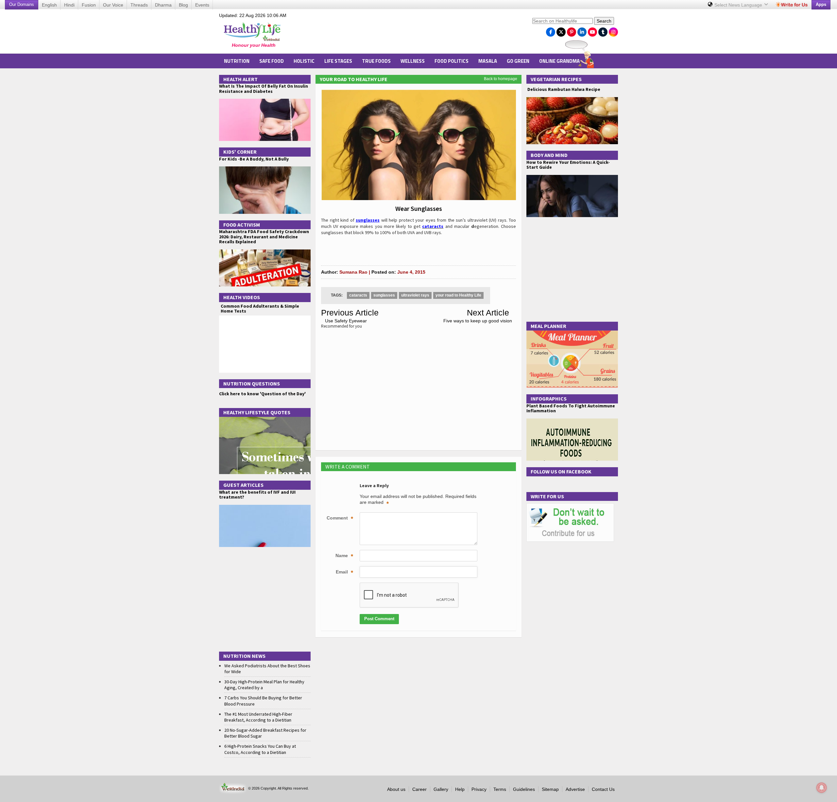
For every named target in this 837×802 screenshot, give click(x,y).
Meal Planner (548, 326)
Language (738, 5)
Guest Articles (243, 485)
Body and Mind (549, 155)
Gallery (441, 789)
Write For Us (547, 496)
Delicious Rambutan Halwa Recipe (563, 89)
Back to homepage (500, 79)
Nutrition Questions (251, 383)
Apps (821, 4)
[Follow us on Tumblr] (602, 30)
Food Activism (241, 224)
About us (396, 789)
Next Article (488, 312)
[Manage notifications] (821, 787)
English (49, 5)
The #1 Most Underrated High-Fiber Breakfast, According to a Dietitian (258, 717)
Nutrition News (244, 656)
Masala (487, 61)
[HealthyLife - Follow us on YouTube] (592, 30)
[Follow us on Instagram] (613, 30)
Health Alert (240, 79)
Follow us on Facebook (561, 471)
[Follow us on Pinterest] (571, 30)
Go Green (518, 61)
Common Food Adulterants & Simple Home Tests (260, 308)
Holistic (304, 61)
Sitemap (550, 789)
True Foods (376, 61)
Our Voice (113, 5)
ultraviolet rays (415, 295)
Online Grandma (559, 61)
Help (460, 789)
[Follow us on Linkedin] (582, 30)
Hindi (69, 5)
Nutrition (236, 61)
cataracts (358, 295)
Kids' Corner (240, 151)
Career (419, 789)
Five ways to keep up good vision (477, 320)
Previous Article (350, 312)
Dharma (163, 5)
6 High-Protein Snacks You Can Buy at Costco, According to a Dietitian (260, 749)
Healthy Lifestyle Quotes (256, 412)
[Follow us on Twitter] (561, 30)
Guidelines (524, 789)
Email (344, 572)
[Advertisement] (409, 33)
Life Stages (338, 61)
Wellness (413, 61)
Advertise (575, 789)
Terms (499, 789)
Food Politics (452, 61)
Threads (139, 5)
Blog (183, 5)
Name (344, 556)
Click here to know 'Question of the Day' (262, 394)
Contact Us (603, 789)
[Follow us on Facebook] (550, 30)
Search (604, 21)
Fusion (89, 5)
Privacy (479, 789)
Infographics (549, 398)
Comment (340, 518)
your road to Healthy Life (458, 295)
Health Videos (241, 297)
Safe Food (271, 61)
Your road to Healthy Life (353, 79)
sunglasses (384, 295)
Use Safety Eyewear (346, 320)
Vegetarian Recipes (556, 79)
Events (202, 5)
